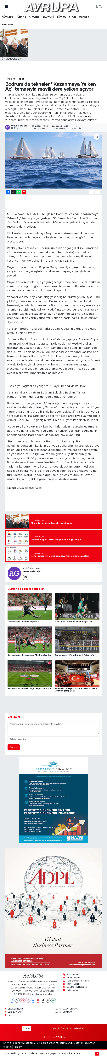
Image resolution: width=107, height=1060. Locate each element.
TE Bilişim (60, 1037)
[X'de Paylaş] (13, 192)
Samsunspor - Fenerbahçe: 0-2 (23, 622)
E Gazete (7, 24)
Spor (22, 79)
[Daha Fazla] (24, 192)
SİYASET (34, 17)
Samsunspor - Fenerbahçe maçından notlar (30, 689)
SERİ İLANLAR (15, 1012)
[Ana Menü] (6, 7)
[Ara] (100, 7)
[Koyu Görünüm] (97, 7)
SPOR (72, 17)
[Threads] (48, 1000)
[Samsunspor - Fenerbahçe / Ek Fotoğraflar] (30, 640)
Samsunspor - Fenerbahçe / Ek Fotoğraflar (29, 655)
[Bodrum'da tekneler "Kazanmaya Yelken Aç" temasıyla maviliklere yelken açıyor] (53, 160)
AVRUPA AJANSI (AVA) (66, 1009)
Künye (11, 1015)
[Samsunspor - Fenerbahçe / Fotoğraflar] (77, 640)
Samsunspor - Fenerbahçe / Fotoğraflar (75, 655)
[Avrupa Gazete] (52, 6)
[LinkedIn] (33, 1000)
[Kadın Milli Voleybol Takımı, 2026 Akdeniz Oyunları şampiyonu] (77, 673)
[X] (17, 1000)
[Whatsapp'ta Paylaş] (18, 192)
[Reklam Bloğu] (53, 800)
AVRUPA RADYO (63, 1012)
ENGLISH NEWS (16, 1009)
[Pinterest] (22, 1000)
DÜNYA (61, 17)
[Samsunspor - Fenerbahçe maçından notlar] (30, 673)
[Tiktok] (43, 1000)
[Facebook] (12, 1000)
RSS (28, 1028)
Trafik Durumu (74, 978)
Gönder (13, 747)
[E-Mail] (25, 577)
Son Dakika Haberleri (77, 987)
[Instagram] (27, 1000)
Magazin (84, 17)
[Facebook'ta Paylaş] (8, 192)
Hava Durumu (73, 975)
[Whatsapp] (53, 1000)
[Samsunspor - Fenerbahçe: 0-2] (30, 606)
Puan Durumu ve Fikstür (78, 981)
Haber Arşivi (72, 990)
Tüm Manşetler (74, 984)
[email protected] (44, 994)
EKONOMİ (48, 17)
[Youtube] (38, 1000)
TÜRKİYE (21, 17)
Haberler (10, 79)
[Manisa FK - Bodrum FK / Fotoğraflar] (77, 606)
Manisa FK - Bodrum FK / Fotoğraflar (73, 622)
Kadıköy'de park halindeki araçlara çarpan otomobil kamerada (45, 1053)
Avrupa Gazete (31, 571)
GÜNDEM (7, 17)
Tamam (18, 1047)
